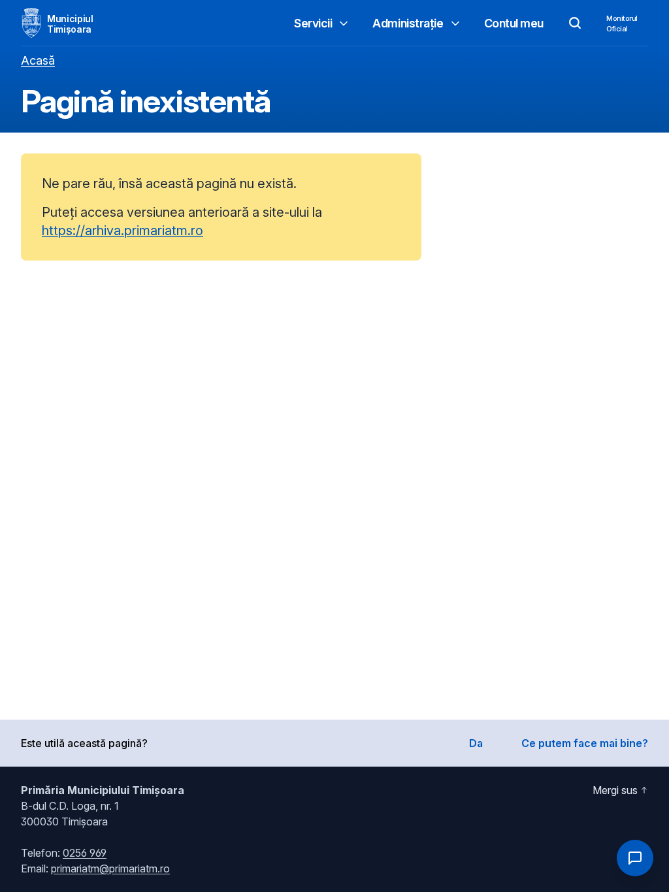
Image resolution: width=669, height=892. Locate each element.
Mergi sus (615, 790)
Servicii (313, 23)
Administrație (407, 23)
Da (476, 743)
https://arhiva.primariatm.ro (122, 230)
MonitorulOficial (622, 23)
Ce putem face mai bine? (584, 743)
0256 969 (84, 852)
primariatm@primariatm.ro (110, 868)
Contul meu (514, 23)
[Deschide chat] (635, 858)
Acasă (38, 60)
